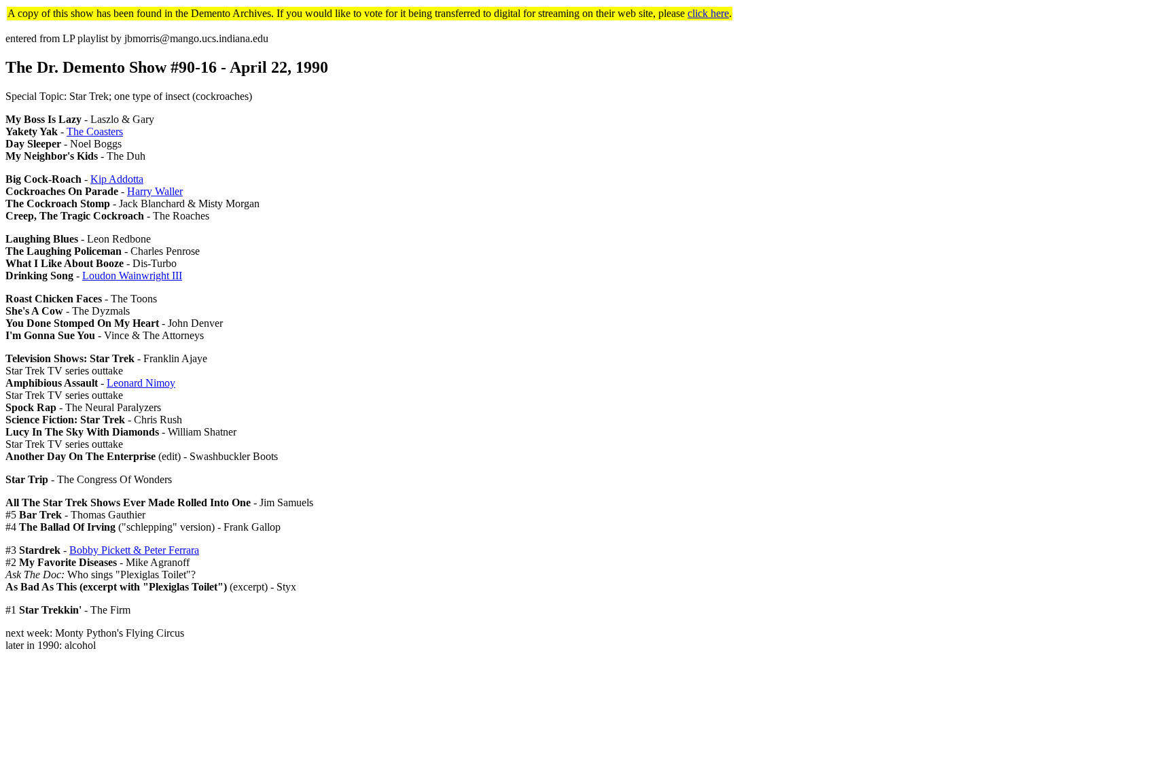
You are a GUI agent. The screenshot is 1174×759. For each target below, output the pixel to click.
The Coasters (95, 131)
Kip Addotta (116, 179)
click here (708, 13)
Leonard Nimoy (141, 383)
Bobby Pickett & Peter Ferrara (134, 550)
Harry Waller (155, 191)
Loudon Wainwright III (132, 275)
